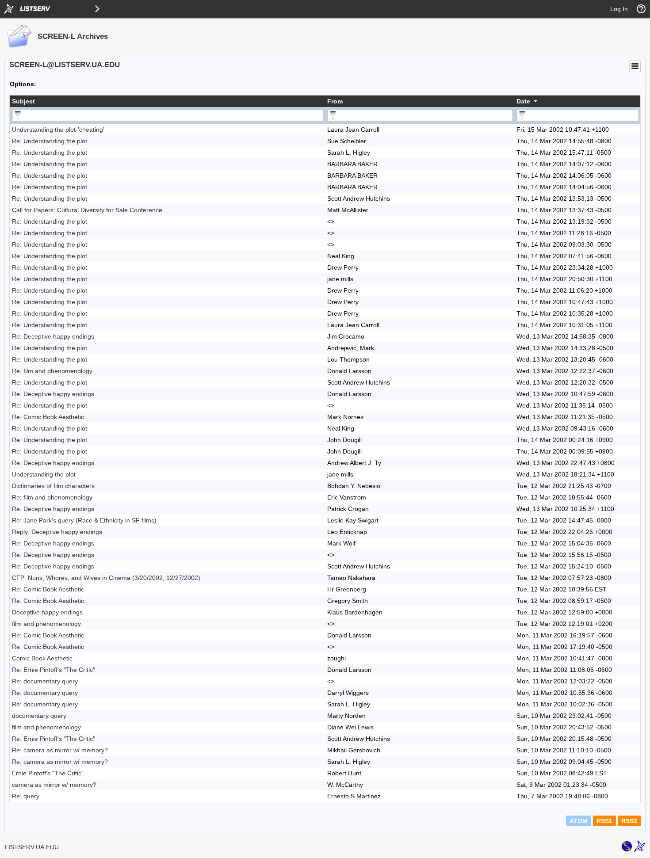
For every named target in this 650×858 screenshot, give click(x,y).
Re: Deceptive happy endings (53, 336)
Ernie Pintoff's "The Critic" (48, 773)
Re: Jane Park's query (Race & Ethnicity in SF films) (84, 520)
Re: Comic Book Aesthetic (48, 416)
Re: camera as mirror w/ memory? (60, 750)
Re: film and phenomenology (52, 370)
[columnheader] (167, 101)
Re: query (25, 796)
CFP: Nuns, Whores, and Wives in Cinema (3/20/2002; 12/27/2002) (106, 577)
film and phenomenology (46, 623)
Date (523, 101)
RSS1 (604, 820)
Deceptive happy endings (47, 612)
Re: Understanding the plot (49, 141)
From (335, 101)
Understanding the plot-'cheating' (58, 129)
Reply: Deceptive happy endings (57, 531)
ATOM (579, 820)
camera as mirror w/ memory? (54, 784)
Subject (23, 101)
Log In (619, 8)
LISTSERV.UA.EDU (32, 846)
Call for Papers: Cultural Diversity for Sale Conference (87, 210)
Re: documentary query (45, 681)
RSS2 (629, 820)
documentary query (39, 715)
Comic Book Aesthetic (42, 658)
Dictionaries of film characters (53, 485)
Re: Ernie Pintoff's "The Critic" (53, 669)
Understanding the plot (44, 474)
